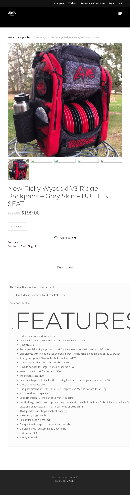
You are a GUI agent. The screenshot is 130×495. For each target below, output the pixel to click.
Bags (23, 246)
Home (11, 37)
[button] (120, 13)
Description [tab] (65, 267)
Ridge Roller (24, 37)
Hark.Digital (69, 481)
